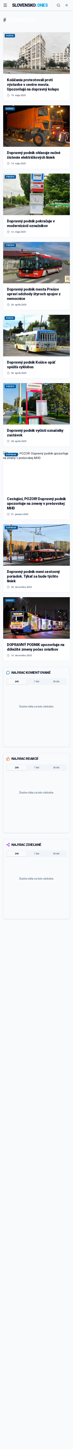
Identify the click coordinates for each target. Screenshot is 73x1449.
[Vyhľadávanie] (58, 5)
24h (17, 681)
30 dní (56, 681)
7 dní (36, 681)
